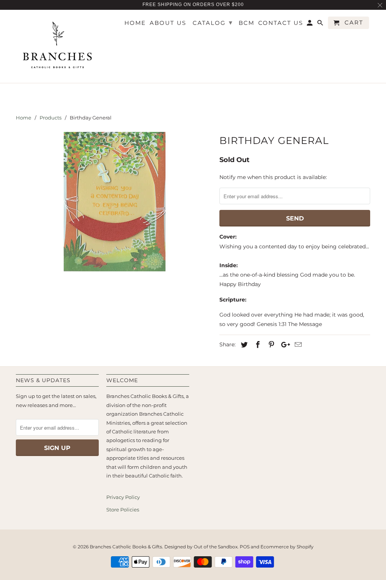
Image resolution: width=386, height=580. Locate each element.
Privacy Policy (123, 497)
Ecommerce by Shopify (287, 546)
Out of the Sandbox (215, 546)
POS (245, 546)
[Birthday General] (114, 201)
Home (135, 23)
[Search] (320, 24)
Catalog (213, 22)
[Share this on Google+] (283, 345)
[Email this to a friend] (297, 345)
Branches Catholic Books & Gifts (126, 546)
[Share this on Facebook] (257, 345)
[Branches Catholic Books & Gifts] (57, 46)
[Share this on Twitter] (243, 345)
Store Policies (122, 510)
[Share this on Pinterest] (270, 345)
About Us (168, 23)
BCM (246, 23)
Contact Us (280, 23)
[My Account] (310, 24)
